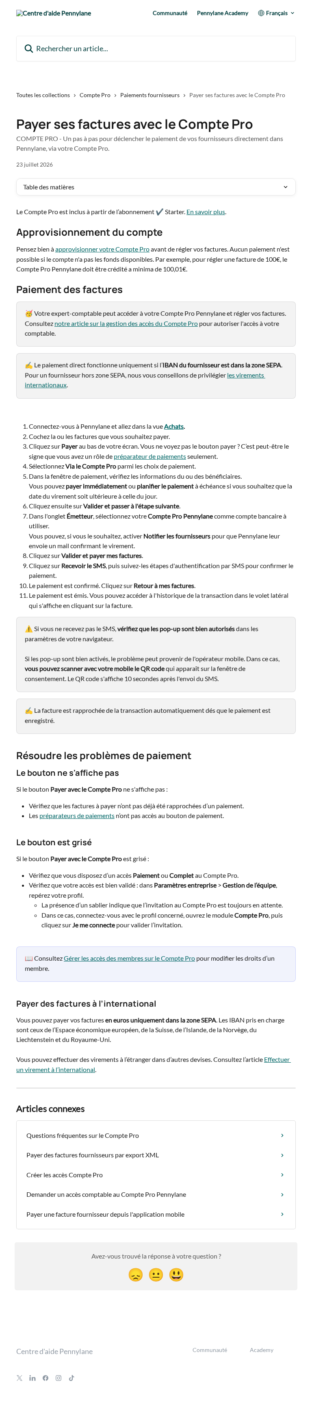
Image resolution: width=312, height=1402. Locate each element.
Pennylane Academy (222, 13)
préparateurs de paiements (77, 815)
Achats (174, 426)
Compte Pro (95, 94)
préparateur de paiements (150, 456)
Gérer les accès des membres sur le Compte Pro (129, 958)
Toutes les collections (43, 94)
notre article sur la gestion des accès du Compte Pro (126, 323)
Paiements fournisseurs (150, 94)
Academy (261, 1349)
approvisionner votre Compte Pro (102, 249)
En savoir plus (205, 211)
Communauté (170, 13)
